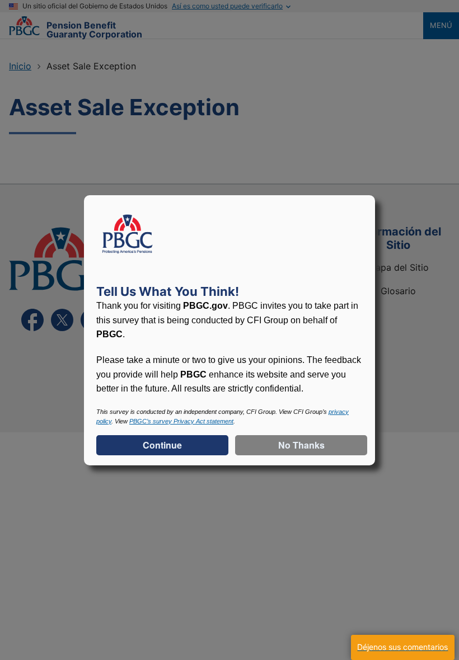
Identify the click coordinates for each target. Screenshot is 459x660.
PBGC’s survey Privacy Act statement (181, 421)
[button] (402, 647)
